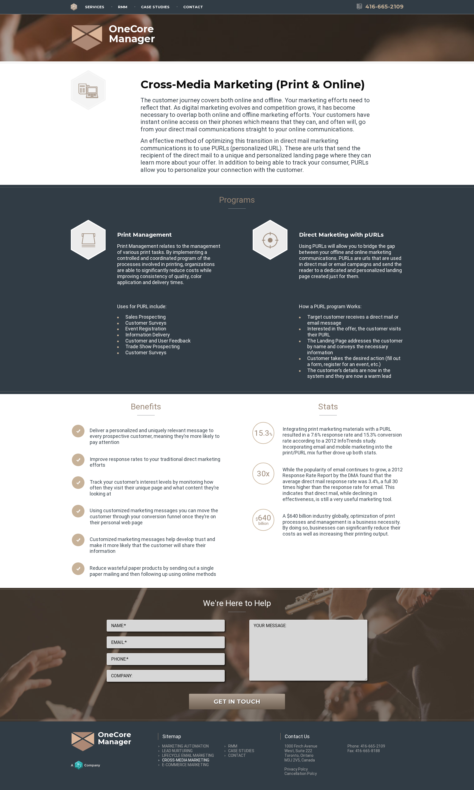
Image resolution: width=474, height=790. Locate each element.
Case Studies (155, 7)
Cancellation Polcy (300, 773)
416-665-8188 (367, 751)
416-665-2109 (372, 746)
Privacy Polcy (296, 769)
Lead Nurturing (177, 751)
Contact (193, 7)
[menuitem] (95, 7)
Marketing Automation (185, 746)
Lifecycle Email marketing (188, 755)
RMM (122, 7)
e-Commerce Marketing (185, 765)
